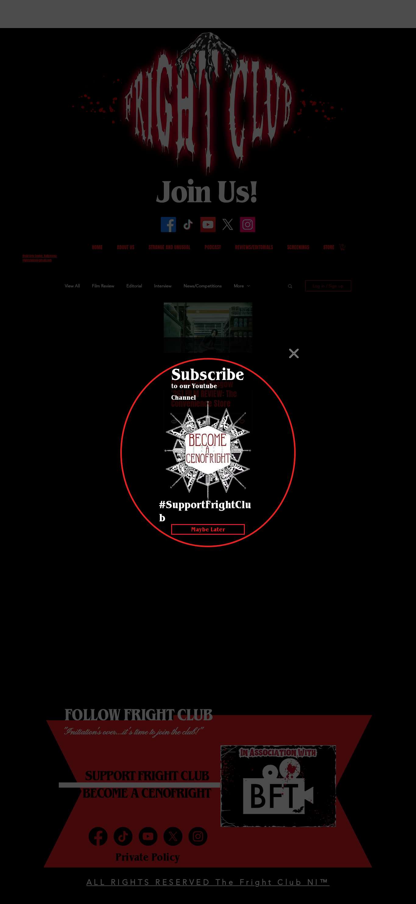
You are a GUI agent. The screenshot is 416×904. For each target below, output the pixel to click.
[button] (293, 353)
